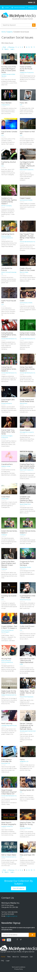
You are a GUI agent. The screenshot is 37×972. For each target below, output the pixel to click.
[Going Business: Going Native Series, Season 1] (9, 325)
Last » (12, 49)
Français (31, 7)
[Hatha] (28, 751)
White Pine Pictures (25, 599)
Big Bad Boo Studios (25, 567)
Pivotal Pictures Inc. (6, 403)
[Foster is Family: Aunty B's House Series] (28, 58)
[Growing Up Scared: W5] (9, 587)
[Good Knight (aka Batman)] (9, 391)
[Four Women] (9, 94)
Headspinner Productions (27, 72)
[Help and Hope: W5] (28, 846)
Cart (31, 957)
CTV (21, 104)
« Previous (10, 47)
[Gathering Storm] (9, 226)
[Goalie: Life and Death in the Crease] (28, 260)
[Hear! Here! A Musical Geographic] (9, 814)
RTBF (21, 664)
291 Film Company (6, 205)
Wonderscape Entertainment (28, 731)
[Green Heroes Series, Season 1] (9, 523)
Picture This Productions (26, 696)
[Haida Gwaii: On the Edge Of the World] (9, 683)
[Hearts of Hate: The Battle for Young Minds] (28, 814)
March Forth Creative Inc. (27, 169)
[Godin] (28, 292)
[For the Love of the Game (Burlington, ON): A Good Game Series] (9, 58)
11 (34, 47)
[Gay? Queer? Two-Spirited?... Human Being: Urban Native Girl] (28, 226)
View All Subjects (18, 888)
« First (4, 47)
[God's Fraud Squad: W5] (9, 292)
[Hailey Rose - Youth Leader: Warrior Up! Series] (28, 683)
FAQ (2, 961)
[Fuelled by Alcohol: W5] (9, 154)
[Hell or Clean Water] (9, 846)
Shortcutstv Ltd (5, 763)
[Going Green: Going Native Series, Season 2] (28, 325)
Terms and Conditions (18, 967)
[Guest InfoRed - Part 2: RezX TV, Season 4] (9, 618)
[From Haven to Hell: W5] (28, 123)
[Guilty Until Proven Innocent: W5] (28, 618)
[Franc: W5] (28, 94)
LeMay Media (4, 498)
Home (3, 32)
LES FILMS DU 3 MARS (26, 200)
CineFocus (4, 534)
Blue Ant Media (24, 272)
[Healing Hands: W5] (28, 782)
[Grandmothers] (9, 456)
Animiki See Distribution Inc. (27, 241)
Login (7, 7)
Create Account (19, 7)
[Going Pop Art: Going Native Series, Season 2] (9, 359)
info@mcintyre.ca (11, 916)
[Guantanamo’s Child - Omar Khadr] (28, 587)
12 (2, 49)
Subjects (9, 32)
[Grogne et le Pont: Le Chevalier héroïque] (28, 553)
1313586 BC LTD (24, 761)
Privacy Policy (18, 969)
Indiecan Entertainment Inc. (9, 695)
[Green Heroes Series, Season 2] (28, 523)
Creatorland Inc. (5, 104)
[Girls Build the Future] (9, 260)
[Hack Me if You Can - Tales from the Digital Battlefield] (28, 650)
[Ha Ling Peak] (9, 650)
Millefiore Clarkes (5, 466)
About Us (15, 957)
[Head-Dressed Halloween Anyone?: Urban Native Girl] (9, 782)
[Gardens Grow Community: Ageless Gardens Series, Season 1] (9, 190)
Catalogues (24, 957)
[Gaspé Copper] (28, 190)
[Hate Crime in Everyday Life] (9, 751)
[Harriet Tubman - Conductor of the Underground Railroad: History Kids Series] (28, 715)
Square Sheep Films (25, 504)
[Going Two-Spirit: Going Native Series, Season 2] (28, 359)
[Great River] (9, 488)
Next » (7, 49)
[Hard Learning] (9, 715)
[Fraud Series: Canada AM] (9, 123)
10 (31, 47)
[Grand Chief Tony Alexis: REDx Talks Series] (9, 422)
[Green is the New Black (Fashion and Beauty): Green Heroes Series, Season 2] (9, 553)
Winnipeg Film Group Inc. (27, 432)
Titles (9, 957)
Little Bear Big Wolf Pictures (9, 725)
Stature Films (23, 403)
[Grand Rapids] (28, 422)
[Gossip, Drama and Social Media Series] (28, 391)
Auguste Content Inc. (7, 826)
